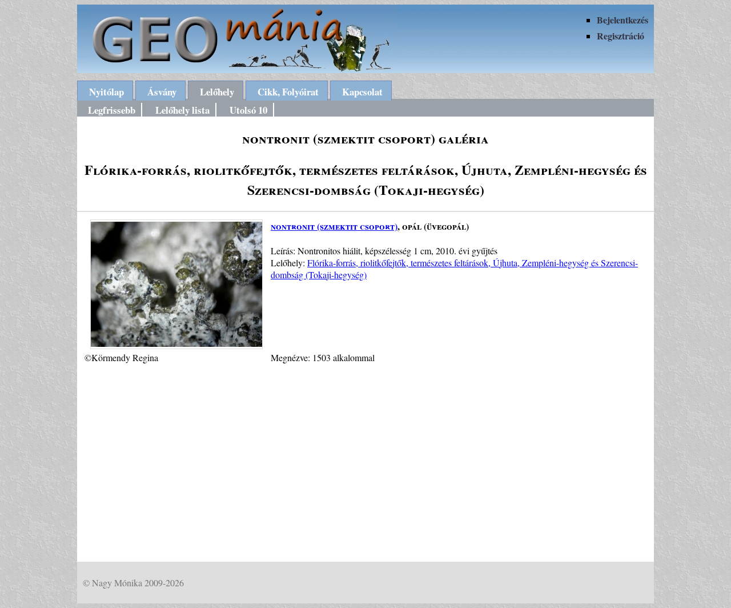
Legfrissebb (111, 110)
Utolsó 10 (248, 110)
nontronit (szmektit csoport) (334, 226)
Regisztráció (620, 35)
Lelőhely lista (182, 110)
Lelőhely (217, 92)
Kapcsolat (362, 92)
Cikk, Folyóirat (288, 92)
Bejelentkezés (622, 19)
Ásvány (161, 92)
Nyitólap (106, 92)
